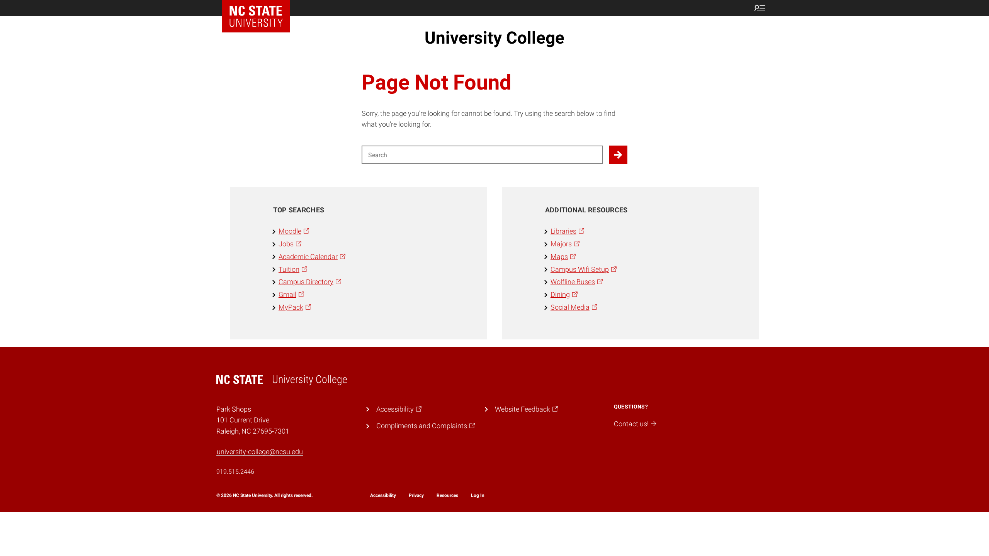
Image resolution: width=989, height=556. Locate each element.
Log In (477, 495)
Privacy (416, 495)
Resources (447, 495)
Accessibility (383, 495)
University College (494, 38)
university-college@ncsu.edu (260, 452)
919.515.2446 (235, 471)
